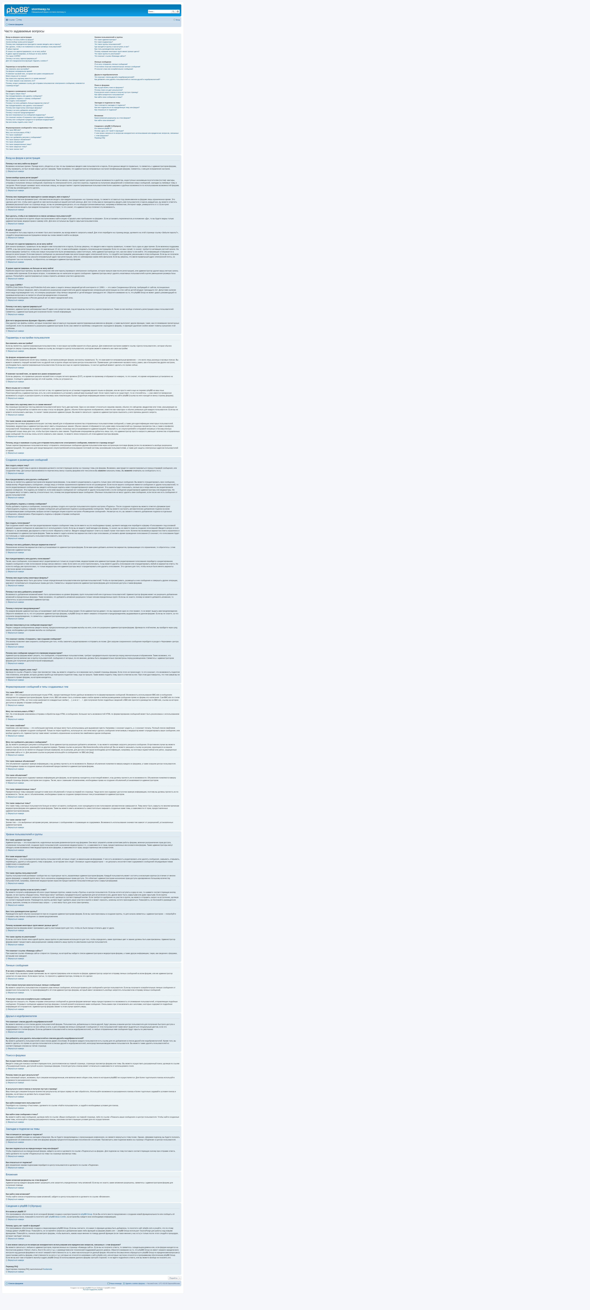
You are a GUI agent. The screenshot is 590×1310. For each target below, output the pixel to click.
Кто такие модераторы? (103, 42)
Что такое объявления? (15, 142)
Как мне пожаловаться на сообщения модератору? (26, 115)
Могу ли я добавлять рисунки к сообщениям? (23, 137)
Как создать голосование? (16, 101)
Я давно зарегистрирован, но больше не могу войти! (26, 54)
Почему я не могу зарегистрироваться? (21, 58)
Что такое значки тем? (14, 149)
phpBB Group (86, 1214)
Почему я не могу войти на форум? (20, 40)
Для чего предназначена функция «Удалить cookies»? (27, 61)
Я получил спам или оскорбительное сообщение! (113, 69)
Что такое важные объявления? (18, 139)
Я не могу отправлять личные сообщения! (111, 64)
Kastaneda (47, 1269)
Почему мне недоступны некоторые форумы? (24, 108)
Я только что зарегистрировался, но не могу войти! (26, 51)
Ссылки (12, 20)
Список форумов (15, 1283)
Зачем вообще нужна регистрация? (20, 42)
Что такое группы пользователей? (107, 44)
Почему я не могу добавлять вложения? (21, 110)
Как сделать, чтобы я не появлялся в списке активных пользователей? (33, 47)
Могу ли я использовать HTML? (18, 132)
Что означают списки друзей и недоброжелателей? (114, 77)
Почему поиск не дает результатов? (108, 90)
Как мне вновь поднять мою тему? (19, 122)
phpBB (87, 1288)
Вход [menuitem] (178, 20)
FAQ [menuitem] (20, 20)
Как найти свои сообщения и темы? (108, 97)
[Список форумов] (18, 10)
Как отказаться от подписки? (105, 110)
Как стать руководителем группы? (107, 49)
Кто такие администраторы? (105, 40)
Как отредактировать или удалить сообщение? (24, 96)
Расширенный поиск (178, 11)
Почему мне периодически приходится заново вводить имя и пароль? (33, 44)
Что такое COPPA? (13, 56)
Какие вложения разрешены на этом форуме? (112, 118)
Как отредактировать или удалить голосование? (24, 105)
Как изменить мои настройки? (17, 69)
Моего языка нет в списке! (16, 76)
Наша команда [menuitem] (116, 1283)
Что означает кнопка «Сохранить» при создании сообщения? (30, 117)
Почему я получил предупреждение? (20, 112)
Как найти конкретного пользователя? (109, 94)
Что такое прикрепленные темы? (18, 144)
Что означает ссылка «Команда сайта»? (110, 56)
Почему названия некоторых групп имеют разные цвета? (116, 51)
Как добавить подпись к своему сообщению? (23, 98)
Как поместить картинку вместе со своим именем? (26, 78)
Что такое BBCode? (13, 130)
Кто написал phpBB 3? (103, 128)
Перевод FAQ (99, 138)
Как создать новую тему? (16, 94)
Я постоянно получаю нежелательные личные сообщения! (117, 67)
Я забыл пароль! (12, 49)
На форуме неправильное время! (19, 71)
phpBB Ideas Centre (57, 1217)
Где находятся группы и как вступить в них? (111, 47)
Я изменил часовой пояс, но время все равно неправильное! (30, 74)
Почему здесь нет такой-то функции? (109, 131)
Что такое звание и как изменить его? (20, 81)
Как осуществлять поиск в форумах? (109, 87)
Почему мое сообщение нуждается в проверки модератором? (30, 120)
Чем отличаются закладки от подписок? (110, 105)
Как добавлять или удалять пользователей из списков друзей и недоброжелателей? (127, 79)
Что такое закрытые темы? (16, 147)
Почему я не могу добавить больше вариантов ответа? (27, 103)
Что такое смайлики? (14, 135)
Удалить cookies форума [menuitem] (135, 1283)
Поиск (173, 11)
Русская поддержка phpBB (93, 1289)
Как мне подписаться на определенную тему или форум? (117, 107)
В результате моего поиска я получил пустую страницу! (116, 92)
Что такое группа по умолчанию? (107, 54)
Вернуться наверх (16, 171)
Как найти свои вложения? (104, 120)
